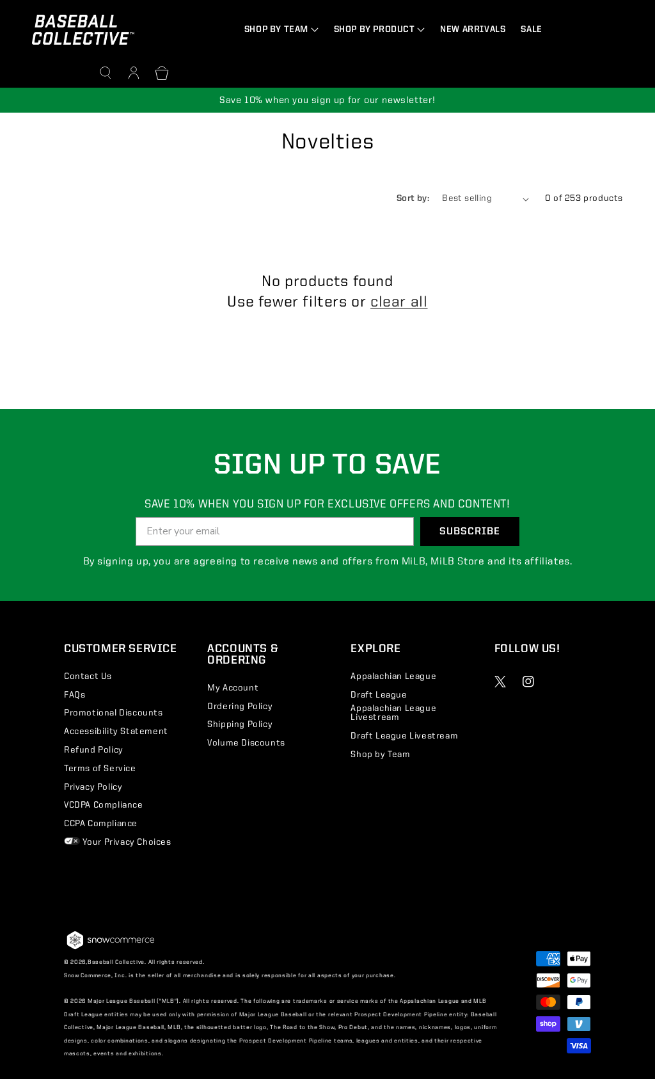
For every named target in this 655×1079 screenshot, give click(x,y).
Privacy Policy (93, 787)
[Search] (105, 73)
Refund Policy (93, 750)
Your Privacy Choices (125, 842)
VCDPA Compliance (103, 805)
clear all (398, 302)
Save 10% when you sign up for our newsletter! (327, 101)
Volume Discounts (246, 743)
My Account (232, 687)
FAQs (74, 695)
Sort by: (413, 198)
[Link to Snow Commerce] (110, 949)
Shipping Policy (239, 724)
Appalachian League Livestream (393, 713)
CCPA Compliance (101, 823)
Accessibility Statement (116, 731)
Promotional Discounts (113, 712)
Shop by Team (380, 754)
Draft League (379, 695)
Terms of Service (100, 768)
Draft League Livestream (404, 735)
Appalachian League (393, 676)
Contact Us (88, 676)
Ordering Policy (239, 706)
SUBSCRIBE (469, 532)
